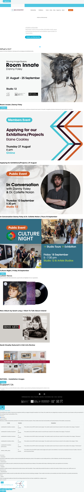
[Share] (7, 489)
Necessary (3, 417)
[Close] (2, 482)
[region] (42, 30)
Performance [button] (2, 460)
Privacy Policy (36, 396)
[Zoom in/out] (1, 489)
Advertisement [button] (3, 470)
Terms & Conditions (47, 396)
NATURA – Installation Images (12, 379)
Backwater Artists (27, 396)
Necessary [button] (2, 415)
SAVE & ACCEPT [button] (3, 479)
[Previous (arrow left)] (1, 491)
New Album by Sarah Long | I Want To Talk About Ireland (23, 311)
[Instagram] (44, 394)
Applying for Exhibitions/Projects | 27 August (18, 163)
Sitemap (32, 396)
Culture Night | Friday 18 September (14, 270)
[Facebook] (39, 394)
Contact (55, 396)
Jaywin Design (60, 396)
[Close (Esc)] (10, 489)
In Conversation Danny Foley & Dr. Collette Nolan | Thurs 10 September (28, 217)
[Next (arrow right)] (4, 491)
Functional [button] (2, 455)
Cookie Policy (41, 396)
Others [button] (1, 475)
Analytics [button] (2, 465)
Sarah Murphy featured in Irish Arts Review (17, 345)
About (52, 396)
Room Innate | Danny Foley (11, 105)
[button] (36, 10)
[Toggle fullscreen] (4, 489)
